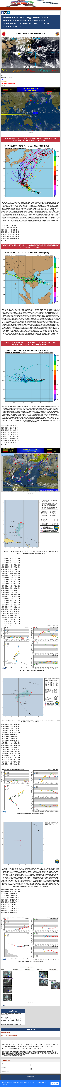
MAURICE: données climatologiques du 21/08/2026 (13, 1054)
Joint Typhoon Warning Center (9, 1035)
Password (3, 1067)
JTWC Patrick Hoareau (18, 1042)
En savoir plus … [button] (7, 1084)
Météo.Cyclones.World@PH (30, 3)
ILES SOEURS (29, 1042)
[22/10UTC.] (30, 966)
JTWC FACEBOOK (5, 1032)
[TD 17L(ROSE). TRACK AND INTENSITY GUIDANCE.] (30, 769)
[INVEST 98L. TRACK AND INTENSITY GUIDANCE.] (30, 916)
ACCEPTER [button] (55, 1083)
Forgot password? (5, 1071)
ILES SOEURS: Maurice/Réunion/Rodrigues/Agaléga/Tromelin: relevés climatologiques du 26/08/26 (12, 1014)
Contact (30, 1079)
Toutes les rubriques (7, 1042)
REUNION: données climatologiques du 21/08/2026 (13, 1055)
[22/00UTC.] (30, 87)
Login (2, 1063)
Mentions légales (30, 1076)
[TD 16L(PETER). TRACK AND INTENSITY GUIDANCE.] (30, 625)
